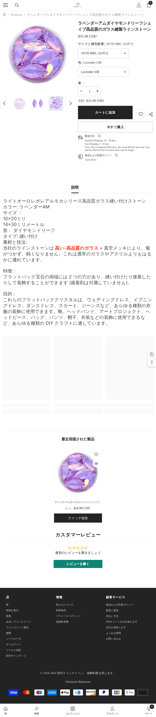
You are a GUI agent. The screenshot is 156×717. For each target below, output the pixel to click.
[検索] (17, 5)
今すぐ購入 (115, 127)
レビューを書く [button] (78, 564)
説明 (75, 187)
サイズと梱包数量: (105, 44)
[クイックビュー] (96, 463)
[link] (141, 114)
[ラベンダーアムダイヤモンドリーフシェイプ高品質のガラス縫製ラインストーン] (78, 472)
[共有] (149, 114)
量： (81, 83)
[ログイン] (139, 5)
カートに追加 (105, 112)
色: (89, 62)
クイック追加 (78, 518)
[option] (37, 54)
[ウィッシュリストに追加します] (96, 454)
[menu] (5, 5)
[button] (4, 103)
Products (16, 14)
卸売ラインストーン (70, 673)
